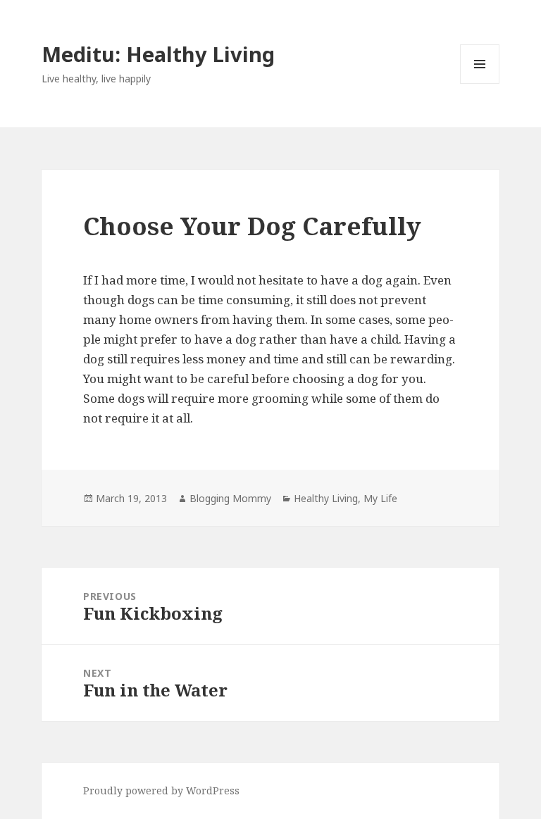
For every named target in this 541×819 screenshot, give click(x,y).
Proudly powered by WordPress (161, 790)
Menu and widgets (480, 83)
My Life (380, 498)
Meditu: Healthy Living (158, 54)
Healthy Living (326, 498)
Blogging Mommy (230, 498)
